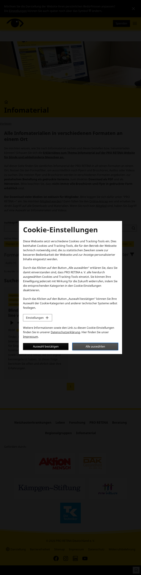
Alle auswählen (95, 346)
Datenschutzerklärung (65, 332)
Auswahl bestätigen (46, 346)
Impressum (30, 337)
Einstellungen (35, 318)
